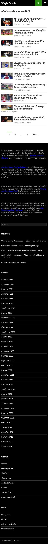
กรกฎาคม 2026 (7, 284)
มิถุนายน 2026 (7, 289)
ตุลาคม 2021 (6, 394)
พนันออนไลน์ (6, 492)
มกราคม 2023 (7, 322)
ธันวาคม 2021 (7, 384)
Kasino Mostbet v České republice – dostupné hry (21, 250)
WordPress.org (7, 529)
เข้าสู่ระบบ (5, 514)
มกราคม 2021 (7, 437)
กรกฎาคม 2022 (7, 351)
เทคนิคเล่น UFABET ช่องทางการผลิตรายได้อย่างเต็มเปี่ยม (29, 75)
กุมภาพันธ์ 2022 (7, 375)
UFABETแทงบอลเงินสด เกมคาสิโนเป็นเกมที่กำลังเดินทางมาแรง (29, 42)
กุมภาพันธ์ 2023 (7, 318)
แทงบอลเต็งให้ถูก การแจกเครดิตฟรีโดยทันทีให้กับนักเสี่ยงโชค (29, 118)
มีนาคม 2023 (6, 313)
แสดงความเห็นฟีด (8, 524)
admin (29, 24)
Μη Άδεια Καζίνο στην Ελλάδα (13, 262)
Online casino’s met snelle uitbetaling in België (20, 245)
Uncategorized (7, 468)
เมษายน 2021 (7, 422)
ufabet (4, 464)
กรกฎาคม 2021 (7, 408)
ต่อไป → (36, 134)
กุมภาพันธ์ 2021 (7, 432)
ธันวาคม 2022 (7, 327)
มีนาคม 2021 (6, 427)
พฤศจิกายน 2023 (8, 308)
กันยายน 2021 (7, 399)
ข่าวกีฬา (4, 473)
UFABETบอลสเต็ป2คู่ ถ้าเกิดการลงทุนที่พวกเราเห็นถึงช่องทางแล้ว (30, 85)
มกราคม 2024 (7, 298)
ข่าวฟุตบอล (6, 478)
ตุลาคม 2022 (6, 337)
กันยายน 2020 (7, 446)
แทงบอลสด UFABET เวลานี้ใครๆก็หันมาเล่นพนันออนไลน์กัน (30, 31)
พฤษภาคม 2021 (7, 418)
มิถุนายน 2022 (7, 356)
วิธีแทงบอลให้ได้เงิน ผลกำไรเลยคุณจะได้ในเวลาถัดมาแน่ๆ (29, 107)
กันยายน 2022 (7, 341)
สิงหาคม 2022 (7, 346)
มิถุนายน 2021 (7, 413)
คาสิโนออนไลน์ (7, 483)
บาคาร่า (4, 487)
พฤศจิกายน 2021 (8, 389)
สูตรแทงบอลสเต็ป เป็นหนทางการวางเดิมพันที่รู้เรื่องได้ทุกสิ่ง (29, 20)
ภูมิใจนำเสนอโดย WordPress (11, 541)
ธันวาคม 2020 (7, 441)
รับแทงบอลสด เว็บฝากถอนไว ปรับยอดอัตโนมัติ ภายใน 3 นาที (28, 96)
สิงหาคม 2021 (7, 403)
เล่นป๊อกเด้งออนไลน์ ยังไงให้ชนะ (14, 167)
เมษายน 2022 (7, 365)
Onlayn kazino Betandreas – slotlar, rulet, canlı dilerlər (23, 241)
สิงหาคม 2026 (7, 279)
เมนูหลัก (45, 3)
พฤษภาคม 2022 (7, 360)
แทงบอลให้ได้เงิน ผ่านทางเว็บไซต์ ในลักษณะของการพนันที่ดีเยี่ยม (30, 53)
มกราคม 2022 (7, 380)
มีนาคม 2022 (6, 370)
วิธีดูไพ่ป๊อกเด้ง (9, 3)
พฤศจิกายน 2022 (8, 332)
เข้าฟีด (4, 519)
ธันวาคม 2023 (7, 303)
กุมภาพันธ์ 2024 (7, 294)
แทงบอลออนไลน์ (8, 497)
